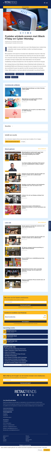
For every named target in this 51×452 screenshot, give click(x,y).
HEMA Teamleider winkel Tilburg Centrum (15, 350)
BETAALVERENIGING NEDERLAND (34, 74)
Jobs (4, 438)
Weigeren (40, 450)
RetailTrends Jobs (26, 365)
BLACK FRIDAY (20, 74)
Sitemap (27, 440)
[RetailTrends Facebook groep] (18, 395)
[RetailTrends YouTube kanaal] (24, 395)
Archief (4, 440)
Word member (25, 7)
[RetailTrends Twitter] (21, 395)
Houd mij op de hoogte (25, 305)
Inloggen (23, 141)
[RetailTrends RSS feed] (27, 395)
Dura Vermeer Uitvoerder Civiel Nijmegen (15, 359)
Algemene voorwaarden (8, 409)
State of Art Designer (10, 352)
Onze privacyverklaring (8, 408)
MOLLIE (8, 77)
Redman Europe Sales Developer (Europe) (15, 354)
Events (27, 438)
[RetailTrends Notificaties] (33, 395)
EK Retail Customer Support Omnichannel (15, 362)
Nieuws (27, 436)
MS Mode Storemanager (11, 355)
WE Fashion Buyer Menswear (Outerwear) (15, 348)
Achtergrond (6, 436)
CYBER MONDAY (10, 74)
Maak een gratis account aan (12, 141)
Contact (4, 439)
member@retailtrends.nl (14, 430)
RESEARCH (14, 77)
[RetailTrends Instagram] (30, 395)
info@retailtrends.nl (12, 426)
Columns (28, 437)
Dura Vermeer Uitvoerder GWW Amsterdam (16, 357)
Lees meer (44, 447)
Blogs (4, 437)
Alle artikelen (41, 148)
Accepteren (46, 450)
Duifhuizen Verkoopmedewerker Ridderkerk (16, 360)
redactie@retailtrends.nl (12, 428)
